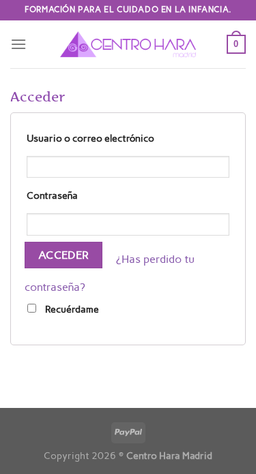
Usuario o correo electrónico (90, 138)
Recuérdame (71, 309)
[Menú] (18, 44)
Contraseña (52, 195)
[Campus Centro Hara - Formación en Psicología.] (128, 44)
